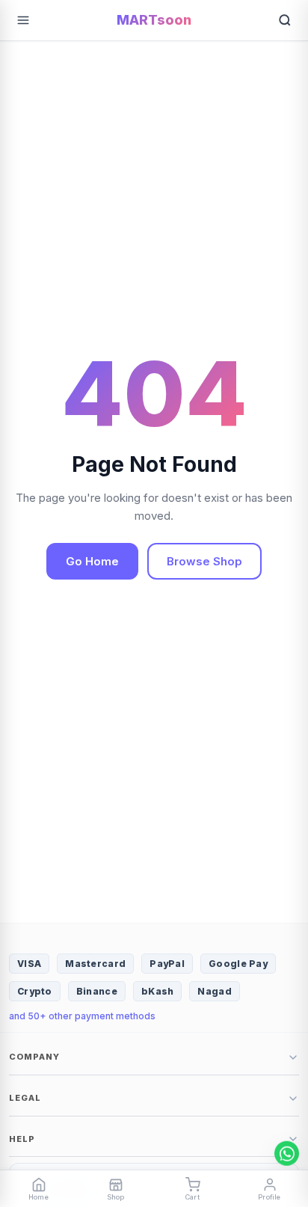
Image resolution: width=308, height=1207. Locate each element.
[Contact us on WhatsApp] (286, 1153)
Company (34, 1056)
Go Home (92, 561)
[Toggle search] (285, 20)
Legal (25, 1098)
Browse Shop (204, 561)
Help (22, 1139)
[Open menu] (23, 20)
